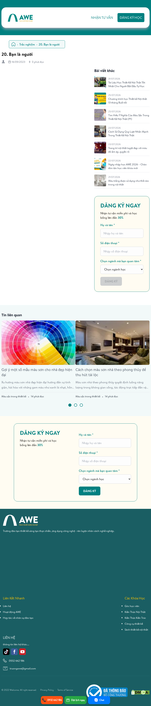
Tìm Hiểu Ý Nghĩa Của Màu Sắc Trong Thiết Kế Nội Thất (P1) (128, 117)
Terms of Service (65, 690)
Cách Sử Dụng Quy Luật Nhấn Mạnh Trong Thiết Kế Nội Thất (128, 133)
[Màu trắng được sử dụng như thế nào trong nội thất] (100, 180)
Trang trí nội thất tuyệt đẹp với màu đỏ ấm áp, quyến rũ (127, 150)
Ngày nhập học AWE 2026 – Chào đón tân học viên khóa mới (127, 166)
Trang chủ (13, 44)
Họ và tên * (107, 225)
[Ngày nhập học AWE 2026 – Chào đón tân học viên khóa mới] (100, 164)
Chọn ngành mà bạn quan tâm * (120, 261)
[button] (70, 405)
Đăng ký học (131, 17)
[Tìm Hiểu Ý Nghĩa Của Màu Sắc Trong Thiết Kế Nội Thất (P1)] (100, 115)
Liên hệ (7, 606)
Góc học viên (132, 606)
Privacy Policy (47, 690)
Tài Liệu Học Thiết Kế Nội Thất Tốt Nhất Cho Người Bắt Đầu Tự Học (126, 84)
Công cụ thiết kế (134, 624)
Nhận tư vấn (102, 17)
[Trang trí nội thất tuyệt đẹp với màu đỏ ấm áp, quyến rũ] (100, 148)
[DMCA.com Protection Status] (140, 692)
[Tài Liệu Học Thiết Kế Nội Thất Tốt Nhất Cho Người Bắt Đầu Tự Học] (100, 82)
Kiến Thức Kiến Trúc (135, 618)
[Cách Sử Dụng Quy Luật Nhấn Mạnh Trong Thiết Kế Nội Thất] (100, 131)
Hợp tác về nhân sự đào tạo (18, 618)
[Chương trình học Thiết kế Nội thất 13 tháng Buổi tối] (100, 98)
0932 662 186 (16, 661)
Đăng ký (111, 281)
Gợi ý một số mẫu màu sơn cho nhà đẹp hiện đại (36, 372)
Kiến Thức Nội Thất (135, 612)
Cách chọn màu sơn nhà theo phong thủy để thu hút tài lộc (111, 372)
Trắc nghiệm (27, 44)
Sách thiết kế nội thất (136, 629)
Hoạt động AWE (12, 612)
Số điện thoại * (109, 243)
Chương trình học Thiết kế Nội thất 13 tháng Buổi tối (127, 100)
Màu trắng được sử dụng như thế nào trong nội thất (128, 182)
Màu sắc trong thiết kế (13, 396)
